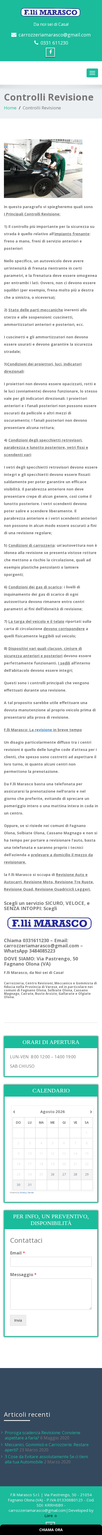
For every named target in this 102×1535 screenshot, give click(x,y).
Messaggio (23, 1274)
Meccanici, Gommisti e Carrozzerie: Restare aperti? (47, 1447)
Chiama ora (51, 1529)
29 (87, 1174)
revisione (43, 729)
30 (18, 1185)
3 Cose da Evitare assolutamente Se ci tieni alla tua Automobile (46, 1459)
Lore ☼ (51, 1515)
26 (52, 1174)
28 (75, 1174)
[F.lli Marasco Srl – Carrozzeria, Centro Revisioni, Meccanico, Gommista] (51, 11)
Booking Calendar (27, 1192)
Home (10, 108)
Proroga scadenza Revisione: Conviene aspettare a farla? (42, 1435)
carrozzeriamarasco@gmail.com (55, 35)
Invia (18, 1320)
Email (17, 1253)
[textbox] (51, 961)
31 (30, 1185)
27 (64, 1174)
